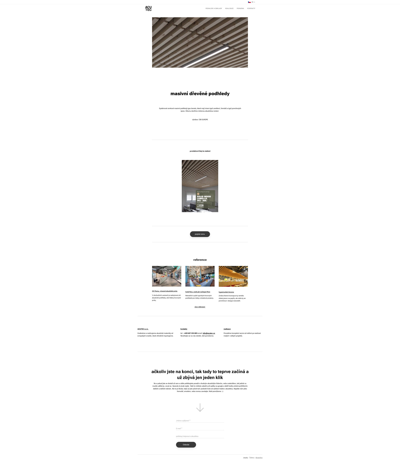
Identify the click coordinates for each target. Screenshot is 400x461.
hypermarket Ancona (226, 292)
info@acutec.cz (209, 333)
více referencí (200, 307)
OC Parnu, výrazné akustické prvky (164, 291)
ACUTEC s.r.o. (143, 329)
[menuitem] (214, 8)
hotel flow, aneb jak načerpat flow (197, 292)
